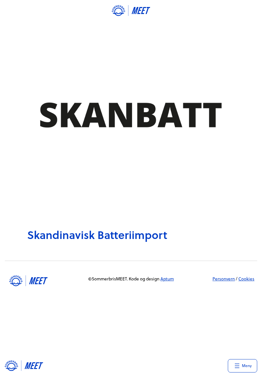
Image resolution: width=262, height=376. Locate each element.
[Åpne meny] (242, 366)
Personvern (223, 279)
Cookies (246, 279)
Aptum (167, 279)
